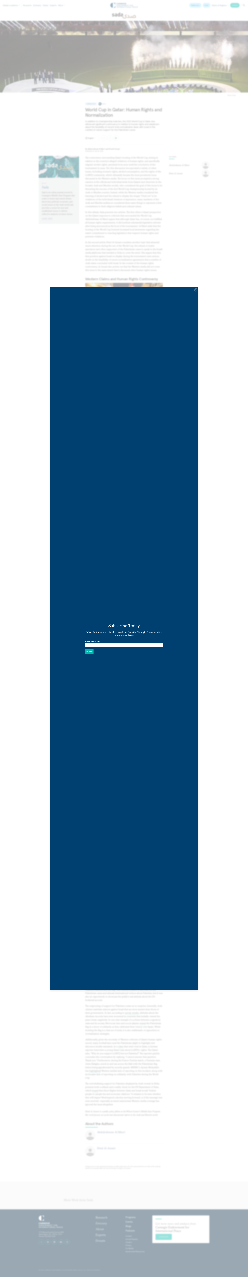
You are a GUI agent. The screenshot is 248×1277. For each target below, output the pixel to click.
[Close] (195, 289)
